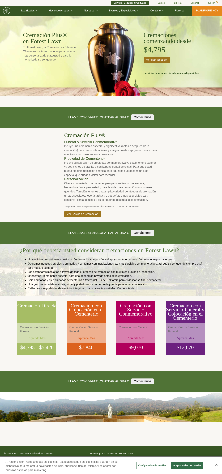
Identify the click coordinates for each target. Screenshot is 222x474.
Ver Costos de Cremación (82, 214)
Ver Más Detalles (156, 59)
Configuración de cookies (152, 465)
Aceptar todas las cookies (187, 465)
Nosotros (89, 10)
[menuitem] (195, 3)
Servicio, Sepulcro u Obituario (130, 3)
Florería (179, 10)
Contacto (155, 10)
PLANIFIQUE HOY (207, 10)
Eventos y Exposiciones (122, 10)
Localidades (28, 10)
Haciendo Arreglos (59, 10)
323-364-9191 (89, 117)
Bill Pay (178, 3)
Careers (161, 3)
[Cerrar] (216, 465)
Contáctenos (142, 117)
